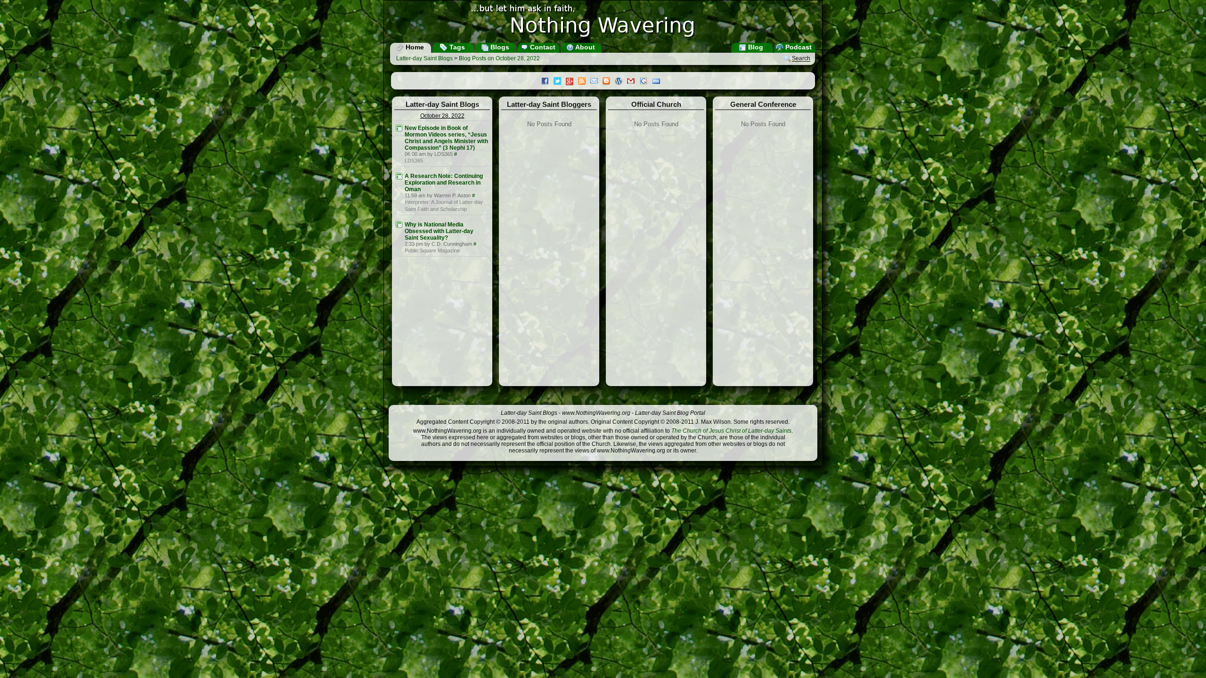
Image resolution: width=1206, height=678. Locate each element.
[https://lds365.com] (399, 128)
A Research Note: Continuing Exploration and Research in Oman (444, 183)
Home (414, 47)
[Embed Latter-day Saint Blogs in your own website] (658, 82)
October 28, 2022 (442, 116)
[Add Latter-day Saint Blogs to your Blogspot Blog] (609, 82)
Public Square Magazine (432, 250)
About (584, 47)
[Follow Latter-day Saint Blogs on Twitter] (560, 82)
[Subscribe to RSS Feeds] (584, 82)
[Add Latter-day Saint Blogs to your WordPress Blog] (621, 82)
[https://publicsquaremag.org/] (399, 224)
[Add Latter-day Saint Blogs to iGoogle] (645, 82)
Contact (541, 47)
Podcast (797, 47)
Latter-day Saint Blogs (424, 58)
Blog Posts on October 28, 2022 (499, 58)
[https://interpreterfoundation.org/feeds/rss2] (399, 176)
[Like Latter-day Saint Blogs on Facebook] (547, 82)
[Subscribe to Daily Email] (596, 82)
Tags (456, 47)
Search (801, 59)
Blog (754, 47)
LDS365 (414, 160)
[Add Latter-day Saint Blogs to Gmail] (633, 82)
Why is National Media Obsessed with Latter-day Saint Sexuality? (439, 231)
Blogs (499, 47)
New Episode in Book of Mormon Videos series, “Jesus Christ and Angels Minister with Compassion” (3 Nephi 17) (446, 138)
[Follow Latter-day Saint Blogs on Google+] (572, 82)
